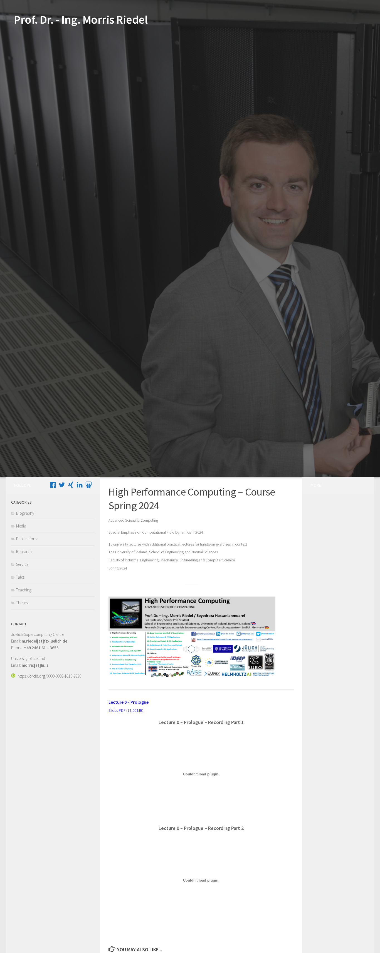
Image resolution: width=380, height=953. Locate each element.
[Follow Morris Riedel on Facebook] (53, 484)
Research (24, 551)
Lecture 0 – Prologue (128, 702)
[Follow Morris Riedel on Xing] (70, 484)
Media (21, 526)
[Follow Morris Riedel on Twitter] (61, 484)
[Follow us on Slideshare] (88, 484)
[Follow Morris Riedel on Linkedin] (79, 484)
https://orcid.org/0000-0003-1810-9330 (49, 676)
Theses (22, 602)
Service (22, 564)
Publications (26, 538)
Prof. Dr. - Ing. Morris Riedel (80, 19)
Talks (20, 577)
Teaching (23, 590)
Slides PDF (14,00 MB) (125, 710)
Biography (25, 513)
